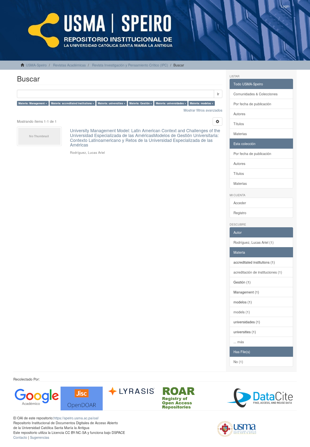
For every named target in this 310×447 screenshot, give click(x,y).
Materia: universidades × (171, 103)
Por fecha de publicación (252, 103)
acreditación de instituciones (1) (257, 272)
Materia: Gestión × (140, 103)
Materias (240, 133)
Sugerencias (39, 437)
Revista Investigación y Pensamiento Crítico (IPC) (130, 65)
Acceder (239, 202)
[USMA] (237, 428)
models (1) (241, 311)
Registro (239, 212)
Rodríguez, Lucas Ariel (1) (253, 242)
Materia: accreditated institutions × (72, 103)
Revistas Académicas (69, 65)
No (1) (238, 361)
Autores (239, 113)
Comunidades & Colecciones (255, 93)
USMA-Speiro (36, 65)
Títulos (238, 123)
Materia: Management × (32, 103)
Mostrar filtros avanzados (203, 110)
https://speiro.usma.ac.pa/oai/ (76, 417)
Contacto (20, 437)
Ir (218, 93)
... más (238, 341)
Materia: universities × (111, 103)
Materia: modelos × (201, 103)
